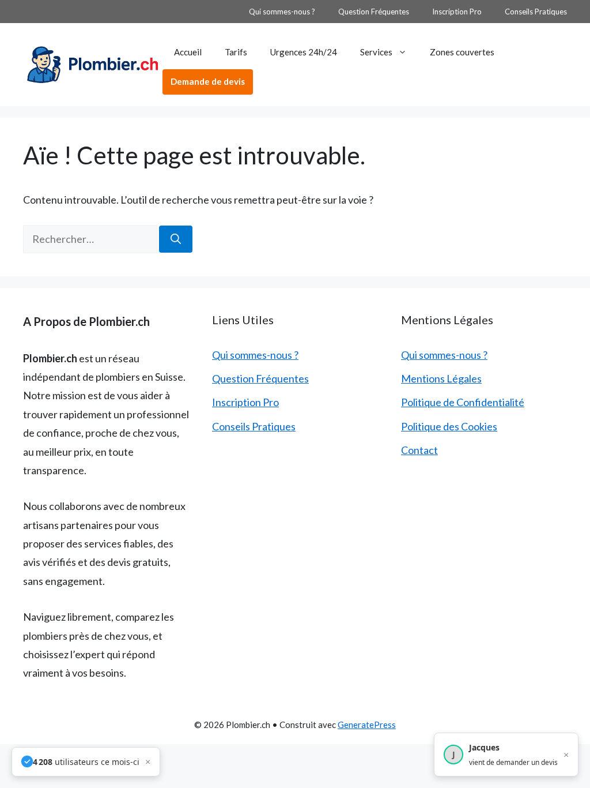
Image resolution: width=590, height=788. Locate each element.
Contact (419, 450)
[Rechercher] (175, 239)
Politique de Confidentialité (462, 402)
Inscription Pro (457, 11)
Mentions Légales (441, 378)
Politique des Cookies (449, 426)
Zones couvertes (462, 52)
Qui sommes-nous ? (282, 11)
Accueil (188, 52)
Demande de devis (208, 81)
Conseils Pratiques (536, 11)
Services (376, 52)
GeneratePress (367, 724)
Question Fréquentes (373, 11)
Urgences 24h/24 (303, 52)
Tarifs (236, 52)
